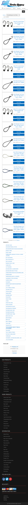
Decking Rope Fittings (8, 380)
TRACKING (19, 8)
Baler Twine (8, 252)
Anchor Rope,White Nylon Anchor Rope (14, 248)
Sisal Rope (8, 330)
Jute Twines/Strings (10, 287)
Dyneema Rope (9, 274)
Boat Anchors (9, 261)
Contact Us (6, 495)
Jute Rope (8, 285)
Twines (5, 447)
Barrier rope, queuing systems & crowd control (14, 255)
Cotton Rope (8, 267)
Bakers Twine (9, 250)
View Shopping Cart (7, 8)
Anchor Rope (6, 384)
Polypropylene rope (7, 362)
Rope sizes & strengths (8, 438)
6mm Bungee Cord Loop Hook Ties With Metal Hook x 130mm (19, 38)
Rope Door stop (9, 316)
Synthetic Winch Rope (10, 334)
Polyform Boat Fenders (11, 308)
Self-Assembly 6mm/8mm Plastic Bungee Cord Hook (18, 213)
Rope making (6, 440)
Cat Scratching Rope (7, 462)
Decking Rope (6, 391)
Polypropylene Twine (10, 314)
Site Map (5, 500)
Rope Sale (8, 319)
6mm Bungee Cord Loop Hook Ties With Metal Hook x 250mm (19, 125)
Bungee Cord (6, 382)
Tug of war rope (7, 371)
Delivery (5, 498)
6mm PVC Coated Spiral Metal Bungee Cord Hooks (19, 23)
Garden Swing (9, 280)
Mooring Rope (9, 295)
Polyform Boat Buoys (10, 306)
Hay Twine (6, 414)
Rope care (5, 449)
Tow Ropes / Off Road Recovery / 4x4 (13, 338)
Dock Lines (6, 471)
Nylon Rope (8, 297)
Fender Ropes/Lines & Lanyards (12, 276)
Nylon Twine (8, 299)
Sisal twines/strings (10, 332)
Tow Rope (5, 387)
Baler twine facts (7, 436)
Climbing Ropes (7, 467)
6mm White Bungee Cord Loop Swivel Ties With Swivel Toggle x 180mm (18, 153)
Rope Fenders (9, 317)
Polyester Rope (9, 304)
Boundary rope (6, 369)
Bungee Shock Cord (10, 263)
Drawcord (5, 365)
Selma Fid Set (9, 325)
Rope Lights (6, 404)
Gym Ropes (8, 282)
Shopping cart (15, 346)
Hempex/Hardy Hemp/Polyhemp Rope (13, 284)
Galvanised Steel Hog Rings (12, 278)
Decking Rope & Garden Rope (12, 269)
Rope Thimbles (9, 321)
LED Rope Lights (9, 289)
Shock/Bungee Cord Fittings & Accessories (13, 328)
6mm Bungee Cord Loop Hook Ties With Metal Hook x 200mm (19, 95)
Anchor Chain (9, 245)
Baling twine (6, 423)
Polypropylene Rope (10, 312)
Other (7, 301)
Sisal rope (5, 367)
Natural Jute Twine (7, 397)
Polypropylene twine (7, 419)
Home (4, 15)
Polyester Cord (9, 302)
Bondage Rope (6, 456)
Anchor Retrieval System (11, 247)
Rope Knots (6, 445)
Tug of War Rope (9, 339)
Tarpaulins (8, 336)
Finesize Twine (6, 410)
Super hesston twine (7, 417)
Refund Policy (6, 434)
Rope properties (7, 443)
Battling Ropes (9, 257)
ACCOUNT (23, 8)
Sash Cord (8, 323)
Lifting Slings (9, 291)
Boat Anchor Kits (10, 259)
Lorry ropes (6, 428)
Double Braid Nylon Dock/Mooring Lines (15, 272)
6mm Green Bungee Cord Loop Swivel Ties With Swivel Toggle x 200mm (18, 183)
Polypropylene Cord (10, 310)
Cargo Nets (8, 265)
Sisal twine (6, 421)
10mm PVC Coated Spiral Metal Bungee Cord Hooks (18, 110)
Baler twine (6, 408)
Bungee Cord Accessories (8, 460)
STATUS (14, 8)
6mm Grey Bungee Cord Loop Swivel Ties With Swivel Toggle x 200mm (19, 198)
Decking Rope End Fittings (11, 270)
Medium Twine (6, 412)
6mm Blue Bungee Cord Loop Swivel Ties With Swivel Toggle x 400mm (19, 228)
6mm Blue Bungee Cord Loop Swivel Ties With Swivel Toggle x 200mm (19, 168)
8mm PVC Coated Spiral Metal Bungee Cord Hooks (19, 67)
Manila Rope (8, 293)
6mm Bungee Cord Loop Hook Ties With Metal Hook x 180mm (19, 52)
